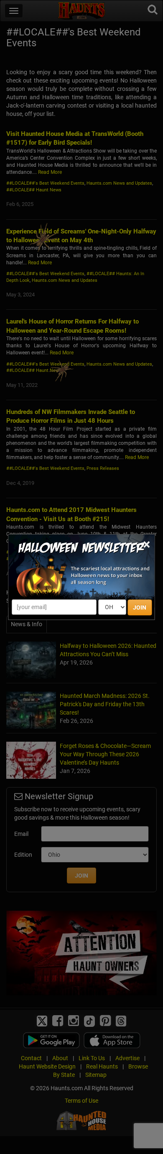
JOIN (139, 607)
